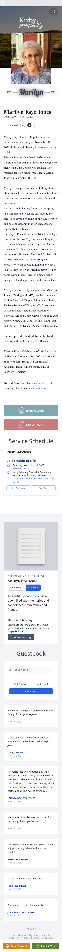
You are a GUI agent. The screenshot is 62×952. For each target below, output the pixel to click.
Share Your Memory (20, 637)
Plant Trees (43, 488)
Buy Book (33, 587)
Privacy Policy (22, 938)
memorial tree (42, 383)
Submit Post (31, 691)
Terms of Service (39, 938)
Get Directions (18, 488)
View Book (15, 587)
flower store (39, 388)
